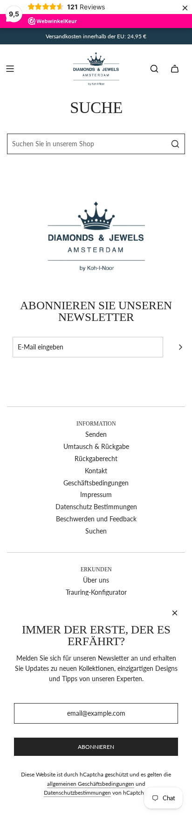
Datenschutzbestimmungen (77, 792)
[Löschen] (154, 144)
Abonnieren (96, 746)
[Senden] (180, 347)
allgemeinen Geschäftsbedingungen (90, 783)
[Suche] (154, 68)
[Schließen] (175, 613)
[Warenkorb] (175, 68)
